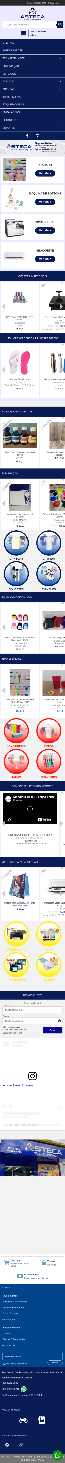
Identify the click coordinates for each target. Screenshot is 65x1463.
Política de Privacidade (15, 1301)
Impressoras (16, 949)
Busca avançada (11, 1327)
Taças (16, 777)
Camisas (48, 558)
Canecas (16, 558)
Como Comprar (11, 1313)
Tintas (49, 949)
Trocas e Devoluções (14, 1339)
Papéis (49, 980)
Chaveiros (49, 777)
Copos (49, 746)
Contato (7, 1333)
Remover (23, 1364)
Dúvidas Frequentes (13, 1307)
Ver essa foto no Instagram (18, 1085)
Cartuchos (16, 980)
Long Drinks (16, 746)
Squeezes (16, 589)
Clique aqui (7, 1030)
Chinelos (49, 589)
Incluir (10, 1364)
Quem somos (10, 1295)
